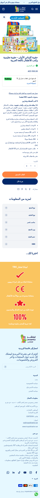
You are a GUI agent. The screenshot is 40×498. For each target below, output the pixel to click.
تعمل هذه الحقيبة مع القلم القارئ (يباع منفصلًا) (23, 93)
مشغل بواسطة (20, 491)
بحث (36, 379)
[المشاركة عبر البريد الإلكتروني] (18, 189)
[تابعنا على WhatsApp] (7, 472)
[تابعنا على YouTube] (24, 472)
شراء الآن (20, 181)
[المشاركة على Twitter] (26, 189)
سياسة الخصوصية (32, 383)
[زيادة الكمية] (26, 166)
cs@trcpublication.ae (30, 423)
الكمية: (35, 161)
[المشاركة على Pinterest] (22, 189)
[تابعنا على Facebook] (36, 472)
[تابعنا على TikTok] (19, 472)
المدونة (35, 375)
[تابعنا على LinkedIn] (13, 472)
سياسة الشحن (33, 391)
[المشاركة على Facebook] (30, 189)
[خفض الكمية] (35, 166)
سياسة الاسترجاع (32, 387)
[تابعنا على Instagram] (30, 472)
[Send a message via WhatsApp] (36, 494)
